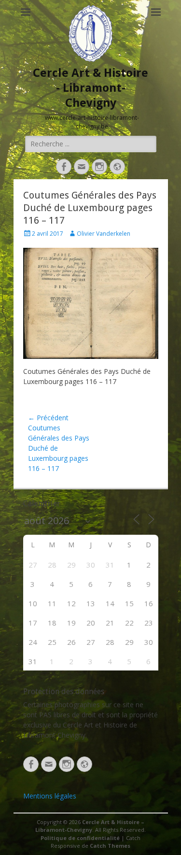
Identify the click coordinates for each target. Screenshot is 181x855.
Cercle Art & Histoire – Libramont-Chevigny (89, 826)
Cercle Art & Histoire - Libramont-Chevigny (90, 88)
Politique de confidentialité (80, 837)
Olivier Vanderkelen (103, 233)
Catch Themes (110, 845)
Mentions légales (49, 795)
